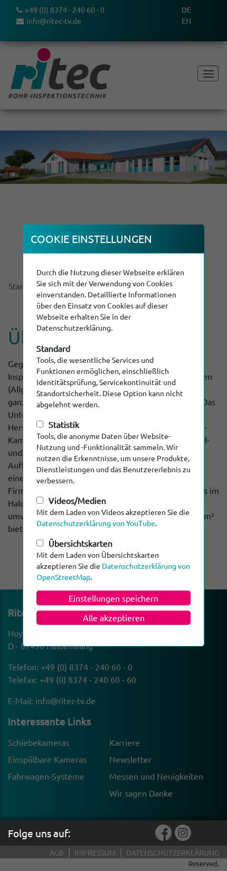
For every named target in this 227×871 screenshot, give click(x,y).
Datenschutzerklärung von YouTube (95, 523)
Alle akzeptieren (114, 617)
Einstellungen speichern (113, 598)
